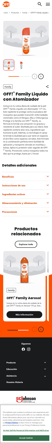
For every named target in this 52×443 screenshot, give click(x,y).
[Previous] (34, 76)
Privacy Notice (11, 422)
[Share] (47, 86)
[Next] (41, 76)
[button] (8, 65)
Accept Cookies (26, 438)
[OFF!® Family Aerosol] (24, 268)
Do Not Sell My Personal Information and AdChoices (26, 430)
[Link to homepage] (9, 4)
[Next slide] (41, 329)
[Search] (39, 4)
